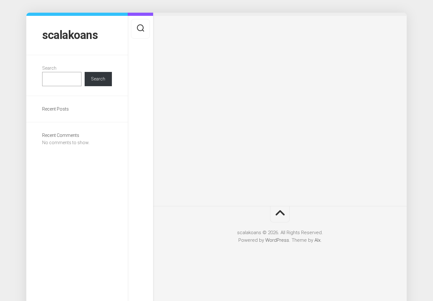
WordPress (277, 240)
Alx (317, 240)
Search (49, 68)
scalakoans (70, 35)
